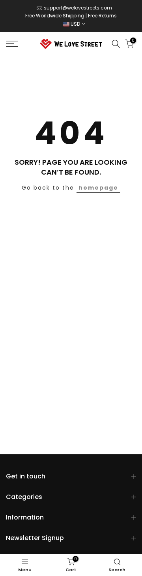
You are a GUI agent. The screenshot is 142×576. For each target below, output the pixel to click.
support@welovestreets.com (78, 7)
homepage (98, 188)
